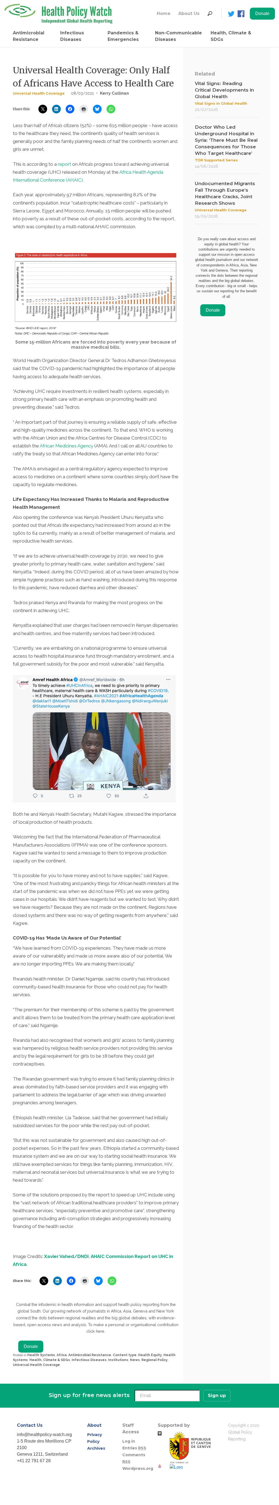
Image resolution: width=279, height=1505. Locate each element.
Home (164, 13)
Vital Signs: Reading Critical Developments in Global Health (224, 90)
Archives (96, 1448)
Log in (128, 1441)
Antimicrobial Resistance (28, 36)
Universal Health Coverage (39, 93)
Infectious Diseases (72, 36)
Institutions (118, 1360)
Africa (62, 1355)
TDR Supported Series (216, 160)
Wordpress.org (137, 1468)
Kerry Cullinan (114, 93)
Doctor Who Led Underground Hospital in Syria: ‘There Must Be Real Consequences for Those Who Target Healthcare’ (226, 140)
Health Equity (150, 1355)
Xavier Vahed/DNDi (66, 1256)
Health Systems (41, 1355)
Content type (125, 1355)
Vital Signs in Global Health (221, 103)
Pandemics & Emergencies (123, 36)
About (94, 1425)
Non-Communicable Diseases (178, 36)
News (135, 1360)
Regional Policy (154, 1360)
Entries (134, 1448)
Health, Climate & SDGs (231, 36)
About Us (188, 13)
